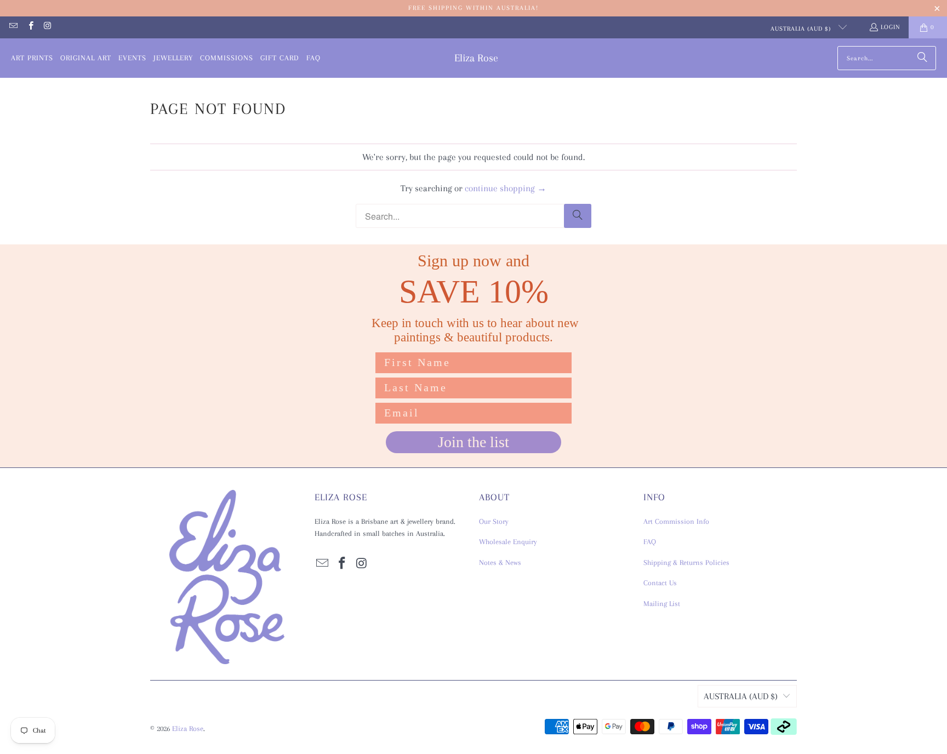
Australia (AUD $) (802, 28)
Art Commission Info (676, 521)
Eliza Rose (187, 728)
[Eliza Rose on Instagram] (47, 27)
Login (890, 27)
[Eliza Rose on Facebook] (30, 27)
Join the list (473, 441)
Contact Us (660, 583)
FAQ (649, 542)
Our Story (494, 521)
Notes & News (500, 562)
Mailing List (661, 603)
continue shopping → (505, 188)
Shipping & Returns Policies (686, 562)
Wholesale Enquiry (508, 542)
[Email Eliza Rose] (13, 27)
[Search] (922, 58)
